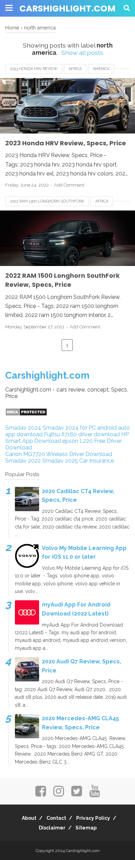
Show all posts (82, 52)
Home (12, 28)
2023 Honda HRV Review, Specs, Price (65, 143)
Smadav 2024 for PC (69, 427)
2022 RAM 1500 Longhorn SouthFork (47, 201)
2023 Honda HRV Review (33, 69)
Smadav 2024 (23, 427)
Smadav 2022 (23, 460)
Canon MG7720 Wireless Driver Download (58, 454)
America (101, 69)
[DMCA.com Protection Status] (26, 414)
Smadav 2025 (60, 460)
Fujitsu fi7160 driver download (82, 434)
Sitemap (86, 828)
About (29, 818)
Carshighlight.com (67, 8)
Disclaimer (52, 828)
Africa (75, 69)
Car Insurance (96, 460)
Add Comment (69, 185)
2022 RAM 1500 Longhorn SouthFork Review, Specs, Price (62, 280)
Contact (56, 818)
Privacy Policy (93, 818)
